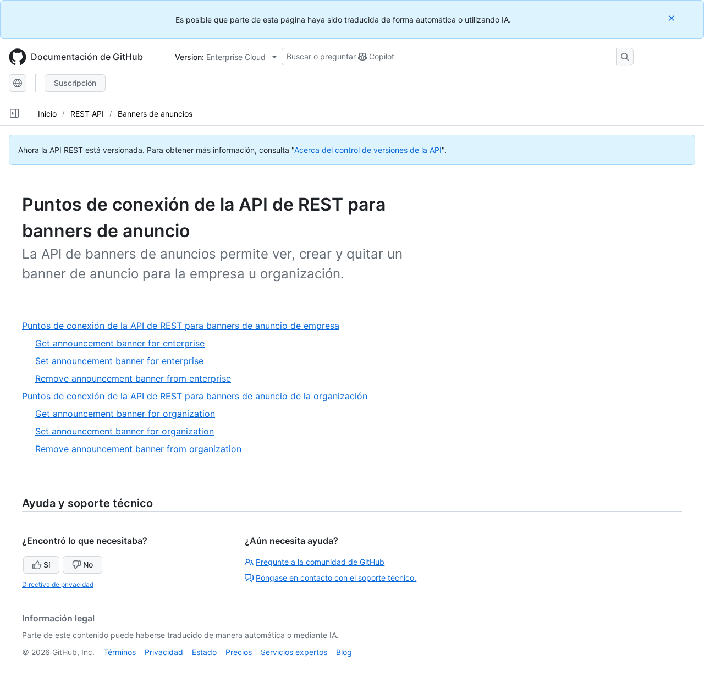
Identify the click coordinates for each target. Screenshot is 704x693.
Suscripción (75, 82)
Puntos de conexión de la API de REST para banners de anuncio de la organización (199, 396)
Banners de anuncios (155, 113)
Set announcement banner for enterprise (119, 360)
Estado (204, 652)
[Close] (672, 18)
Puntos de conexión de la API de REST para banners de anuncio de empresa (185, 326)
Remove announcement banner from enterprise (133, 378)
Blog (344, 652)
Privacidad (164, 652)
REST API (87, 113)
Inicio (47, 113)
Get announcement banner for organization (125, 413)
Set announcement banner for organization (124, 431)
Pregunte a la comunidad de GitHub (320, 561)
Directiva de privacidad (58, 584)
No (88, 564)
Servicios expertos (294, 652)
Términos (119, 652)
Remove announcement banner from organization (138, 448)
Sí (46, 564)
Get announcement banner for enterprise (120, 343)
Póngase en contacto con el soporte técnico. (336, 577)
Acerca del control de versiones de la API (368, 150)
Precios (239, 652)
